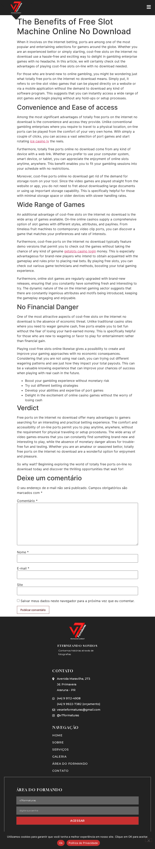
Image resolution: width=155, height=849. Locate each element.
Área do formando (70, 763)
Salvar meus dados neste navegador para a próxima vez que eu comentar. (77, 600)
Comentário (27, 500)
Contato (60, 771)
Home (57, 735)
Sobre (58, 742)
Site (20, 584)
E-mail (23, 568)
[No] (148, 840)
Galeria (59, 756)
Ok (61, 843)
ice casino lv (39, 141)
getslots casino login (80, 251)
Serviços (60, 749)
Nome (23, 552)
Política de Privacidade (83, 843)
